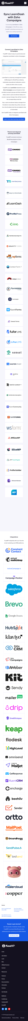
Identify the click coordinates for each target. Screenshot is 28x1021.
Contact (3, 968)
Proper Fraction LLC (9, 1014)
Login (3, 958)
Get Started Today (14, 935)
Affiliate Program (5, 964)
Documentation (5, 982)
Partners (4, 988)
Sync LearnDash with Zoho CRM (6, 909)
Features (4, 975)
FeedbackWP (5, 1002)
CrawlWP (4, 1005)
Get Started (14, 36)
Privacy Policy (15, 1017)
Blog (3, 961)
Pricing (3, 978)
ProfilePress (4, 999)
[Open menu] (25, 3)
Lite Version (4, 955)
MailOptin (4, 996)
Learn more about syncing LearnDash (14, 119)
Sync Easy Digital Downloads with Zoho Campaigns (18, 910)
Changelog (4, 985)
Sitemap (22, 1017)
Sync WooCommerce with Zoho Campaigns (6, 915)
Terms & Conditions (6, 1017)
